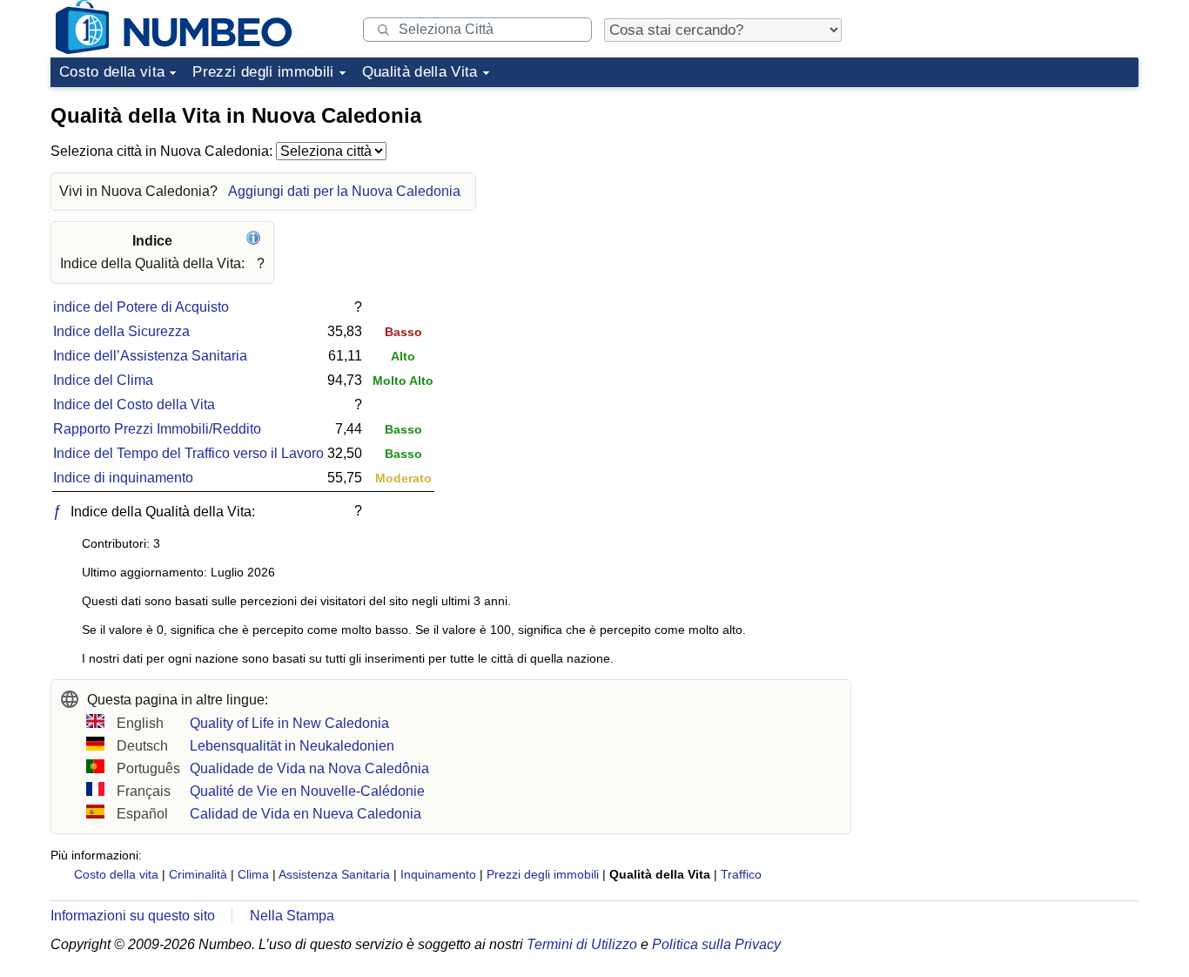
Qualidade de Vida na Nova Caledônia (309, 768)
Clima (253, 874)
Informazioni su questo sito (132, 915)
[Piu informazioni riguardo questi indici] (255, 240)
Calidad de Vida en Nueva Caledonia (305, 813)
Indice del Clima (103, 380)
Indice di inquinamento (123, 477)
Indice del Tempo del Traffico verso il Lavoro (188, 453)
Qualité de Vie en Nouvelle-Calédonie (307, 791)
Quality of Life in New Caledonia (289, 723)
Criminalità (198, 874)
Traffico (741, 874)
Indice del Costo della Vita (134, 404)
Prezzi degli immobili (262, 72)
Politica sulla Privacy (716, 944)
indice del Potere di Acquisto (141, 307)
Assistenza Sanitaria (334, 874)
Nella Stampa (292, 915)
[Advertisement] (1008, 204)
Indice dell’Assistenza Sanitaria (150, 355)
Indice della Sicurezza (121, 331)
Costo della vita (112, 72)
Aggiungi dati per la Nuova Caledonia (344, 191)
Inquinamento (438, 874)
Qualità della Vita (420, 72)
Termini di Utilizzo (582, 944)
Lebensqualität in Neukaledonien (292, 745)
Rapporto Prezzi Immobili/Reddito (157, 428)
